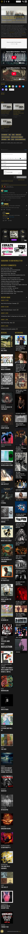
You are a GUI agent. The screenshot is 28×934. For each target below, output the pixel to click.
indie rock (18, 134)
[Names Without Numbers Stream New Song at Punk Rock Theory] (6, 106)
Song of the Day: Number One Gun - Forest (8, 293)
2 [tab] (3, 255)
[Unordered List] (10, 158)
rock (12, 139)
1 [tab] (2, 255)
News (24, 20)
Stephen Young (5, 205)
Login (25, 149)
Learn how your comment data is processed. (13, 180)
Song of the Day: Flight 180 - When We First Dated (10, 283)
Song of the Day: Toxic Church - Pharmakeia (8, 271)
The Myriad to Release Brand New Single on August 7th (10, 281)
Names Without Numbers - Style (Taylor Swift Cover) (6, 127)
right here (24, 33)
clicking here (11, 32)
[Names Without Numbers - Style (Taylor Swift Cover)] (6, 122)
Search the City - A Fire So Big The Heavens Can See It (10, 277)
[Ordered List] (9, 158)
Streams (4, 21)
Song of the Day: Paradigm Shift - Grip (8, 290)
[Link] (15, 158)
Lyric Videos (19, 20)
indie (13, 134)
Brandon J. (14, 20)
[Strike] (7, 158)
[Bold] (2, 158)
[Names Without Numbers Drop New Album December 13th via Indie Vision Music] (18, 106)
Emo (10, 134)
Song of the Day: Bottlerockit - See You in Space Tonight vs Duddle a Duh (14, 284)
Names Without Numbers (16, 137)
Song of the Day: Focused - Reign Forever (8, 273)
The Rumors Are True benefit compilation (8, 286)
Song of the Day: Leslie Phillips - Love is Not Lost (9, 288)
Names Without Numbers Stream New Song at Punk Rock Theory (6, 112)
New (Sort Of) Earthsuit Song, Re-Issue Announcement (10, 270)
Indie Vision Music (6, 137)
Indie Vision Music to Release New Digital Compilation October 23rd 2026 (13, 275)
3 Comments (9, 21)
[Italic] (4, 158)
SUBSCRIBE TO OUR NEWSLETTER (11, 260)
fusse (20, 931)
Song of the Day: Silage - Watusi (6, 268)
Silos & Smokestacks (20, 139)
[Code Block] (14, 158)
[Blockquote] (12, 158)
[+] (18, 158)
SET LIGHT (18, 1)
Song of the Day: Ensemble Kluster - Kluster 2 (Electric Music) (12, 291)
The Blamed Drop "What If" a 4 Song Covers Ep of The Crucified (12, 279)
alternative (4, 134)
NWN (9, 139)
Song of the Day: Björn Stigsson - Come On (8, 310)
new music (4, 139)
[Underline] (5, 158)
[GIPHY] (20, 158)
